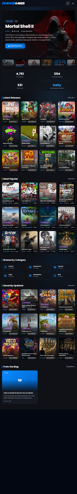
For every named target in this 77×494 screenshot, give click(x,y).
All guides (69, 367)
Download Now (16, 47)
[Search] (68, 3)
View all (70, 98)
